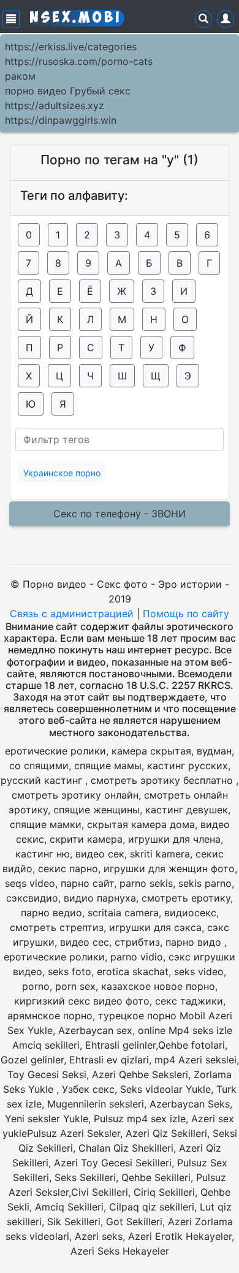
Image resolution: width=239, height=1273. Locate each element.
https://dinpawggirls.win (60, 120)
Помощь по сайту (186, 613)
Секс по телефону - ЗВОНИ (119, 513)
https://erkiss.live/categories (71, 46)
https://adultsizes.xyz (54, 105)
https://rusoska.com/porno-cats (79, 61)
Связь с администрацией (72, 613)
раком (20, 76)
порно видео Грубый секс (68, 91)
